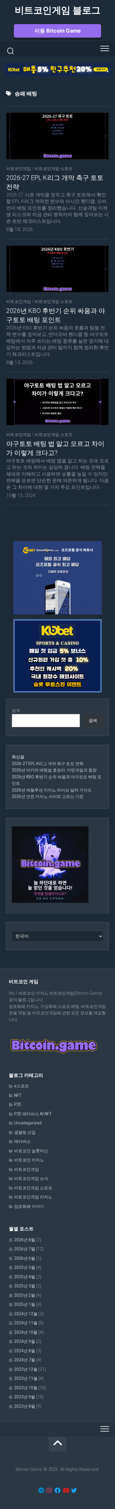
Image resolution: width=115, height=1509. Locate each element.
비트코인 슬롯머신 (31, 1150)
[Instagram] (49, 1490)
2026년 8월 (24, 1239)
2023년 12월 (25, 1369)
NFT (18, 1095)
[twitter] (74, 1490)
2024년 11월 (25, 1323)
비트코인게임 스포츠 (53, 168)
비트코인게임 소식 (31, 1178)
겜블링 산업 (25, 1132)
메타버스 (22, 1141)
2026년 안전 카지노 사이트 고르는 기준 (47, 796)
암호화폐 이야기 (29, 1206)
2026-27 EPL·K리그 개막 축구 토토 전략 (47, 763)
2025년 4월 (24, 1276)
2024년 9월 (24, 1341)
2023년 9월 (24, 1397)
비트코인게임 (18, 168)
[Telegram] (41, 1490)
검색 (16, 710)
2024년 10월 (25, 1332)
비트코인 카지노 (29, 1160)
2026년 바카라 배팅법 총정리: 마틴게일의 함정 (54, 770)
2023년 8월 (24, 1406)
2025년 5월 (24, 1267)
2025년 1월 (24, 1304)
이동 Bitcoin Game (57, 31)
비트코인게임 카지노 (33, 1197)
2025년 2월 (24, 1295)
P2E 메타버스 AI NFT (33, 1113)
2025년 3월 (24, 1286)
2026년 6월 (24, 1258)
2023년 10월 (25, 1387)
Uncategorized (28, 1123)
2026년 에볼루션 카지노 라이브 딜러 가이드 (52, 790)
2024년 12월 (25, 1313)
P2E (18, 1104)
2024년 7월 (24, 1360)
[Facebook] (57, 1490)
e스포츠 (21, 1086)
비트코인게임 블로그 (58, 10)
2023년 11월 (25, 1378)
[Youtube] (66, 1490)
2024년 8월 (24, 1350)
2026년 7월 (24, 1249)
